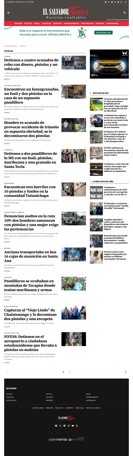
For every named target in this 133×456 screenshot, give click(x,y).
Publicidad (59, 408)
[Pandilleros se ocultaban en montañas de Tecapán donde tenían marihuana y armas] (73, 283)
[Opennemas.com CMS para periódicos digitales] (66, 442)
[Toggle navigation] (8, 12)
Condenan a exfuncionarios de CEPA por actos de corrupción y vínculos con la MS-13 (115, 191)
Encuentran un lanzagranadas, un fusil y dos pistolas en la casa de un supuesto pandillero (31, 96)
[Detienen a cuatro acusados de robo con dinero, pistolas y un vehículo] (73, 62)
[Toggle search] (124, 12)
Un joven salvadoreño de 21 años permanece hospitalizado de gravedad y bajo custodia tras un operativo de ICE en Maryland (116, 105)
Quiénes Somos (38, 408)
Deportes (49, 400)
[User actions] (126, 2)
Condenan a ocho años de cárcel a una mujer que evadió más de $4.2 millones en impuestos (116, 168)
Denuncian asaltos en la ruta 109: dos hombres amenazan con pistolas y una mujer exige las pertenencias (31, 222)
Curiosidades (91, 400)
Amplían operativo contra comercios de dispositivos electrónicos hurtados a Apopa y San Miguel (116, 224)
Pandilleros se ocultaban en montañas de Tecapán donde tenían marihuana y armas (29, 285)
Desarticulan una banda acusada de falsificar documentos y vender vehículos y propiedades (116, 239)
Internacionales (92, 397)
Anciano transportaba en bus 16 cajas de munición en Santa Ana (31, 256)
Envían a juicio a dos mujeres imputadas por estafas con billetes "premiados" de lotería (115, 255)
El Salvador (10, 2)
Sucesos (9, 394)
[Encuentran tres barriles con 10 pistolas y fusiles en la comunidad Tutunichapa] (73, 189)
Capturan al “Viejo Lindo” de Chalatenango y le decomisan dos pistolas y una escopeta (30, 314)
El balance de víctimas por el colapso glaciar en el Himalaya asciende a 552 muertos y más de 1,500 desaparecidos (116, 136)
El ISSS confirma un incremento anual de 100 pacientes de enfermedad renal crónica (116, 151)
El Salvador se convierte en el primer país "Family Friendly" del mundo (116, 206)
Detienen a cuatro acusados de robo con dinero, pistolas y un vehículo (31, 64)
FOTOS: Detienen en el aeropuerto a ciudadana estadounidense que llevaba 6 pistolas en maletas (30, 343)
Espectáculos (11, 400)
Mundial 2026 (20, 2)
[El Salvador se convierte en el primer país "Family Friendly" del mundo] (96, 208)
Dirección (49, 408)
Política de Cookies (93, 408)
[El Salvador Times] (66, 12)
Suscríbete (69, 408)
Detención (30, 2)
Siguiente (126, 372)
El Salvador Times (10, 46)
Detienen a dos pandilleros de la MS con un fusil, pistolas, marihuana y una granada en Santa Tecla (30, 160)
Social (88, 394)
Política (49, 394)
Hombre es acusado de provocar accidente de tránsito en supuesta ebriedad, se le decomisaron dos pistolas (31, 129)
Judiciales (10, 397)
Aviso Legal (80, 408)
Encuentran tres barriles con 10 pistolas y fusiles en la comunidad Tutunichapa (30, 191)
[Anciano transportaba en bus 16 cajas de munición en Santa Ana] (73, 254)
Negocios (49, 397)
